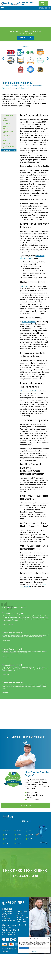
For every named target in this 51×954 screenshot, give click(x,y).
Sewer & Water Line (8, 920)
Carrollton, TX (6, 126)
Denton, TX (5, 129)
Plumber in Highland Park (8, 132)
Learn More (25, 805)
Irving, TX (5, 118)
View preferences (44, 948)
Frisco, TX (5, 121)
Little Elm (19, 834)
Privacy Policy (34, 951)
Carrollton (7, 830)
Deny (34, 948)
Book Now (42, 3)
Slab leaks (23, 286)
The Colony (30, 838)
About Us (19, 915)
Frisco (6, 838)
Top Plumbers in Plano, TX (8, 146)
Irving (6, 843)
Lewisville (19, 830)
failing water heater (29, 322)
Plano (29, 830)
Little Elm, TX (6, 138)
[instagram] (43, 8)
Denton (7, 834)
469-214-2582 (27, 3)
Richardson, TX (6, 150)
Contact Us (20, 919)
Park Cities (19, 843)
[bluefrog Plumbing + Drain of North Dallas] (9, 4)
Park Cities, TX (6, 143)
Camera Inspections (6, 917)
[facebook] (46, 8)
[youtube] (49, 8)
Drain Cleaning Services (7, 914)
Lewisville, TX (6, 135)
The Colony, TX (6, 123)
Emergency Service (22, 911)
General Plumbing (22, 917)
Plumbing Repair (7, 911)
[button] (48, 938)
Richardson (30, 834)
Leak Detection (21, 913)
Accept (23, 948)
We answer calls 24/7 (28, 391)
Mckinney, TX (6, 141)
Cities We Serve (8, 115)
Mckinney (19, 838)
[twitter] (40, 8)
